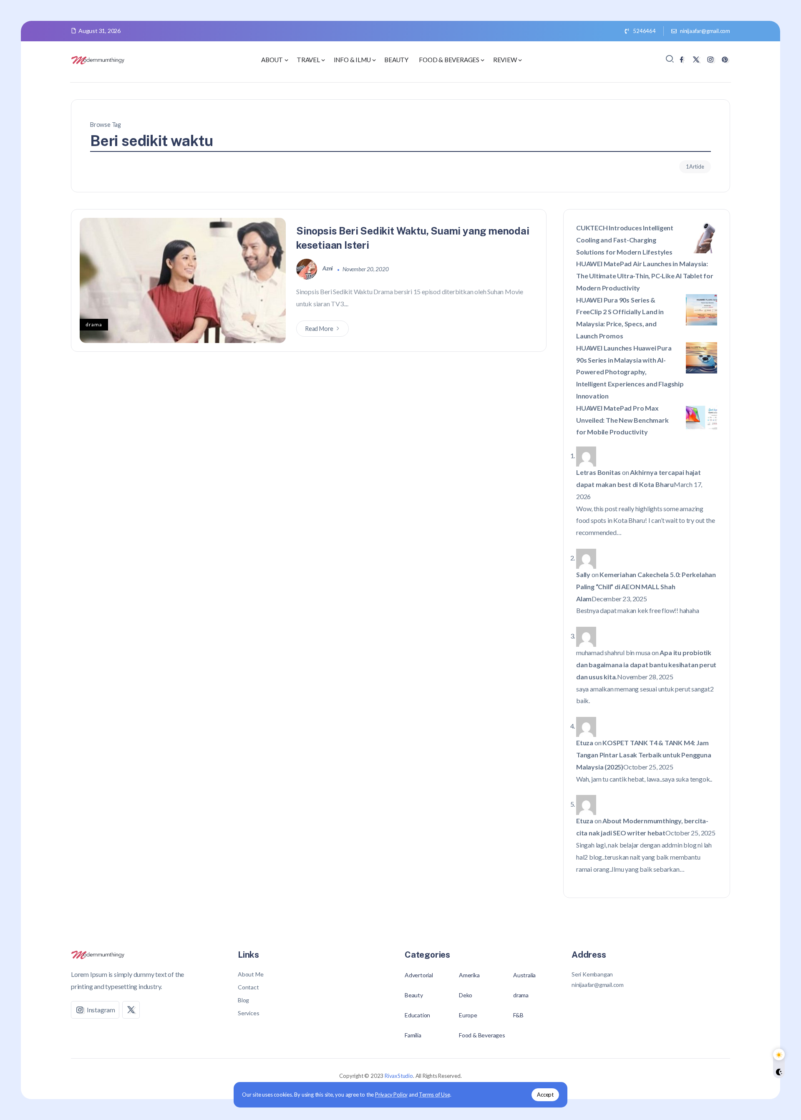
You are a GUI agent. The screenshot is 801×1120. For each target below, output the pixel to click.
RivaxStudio (399, 1075)
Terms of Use (434, 1094)
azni (328, 268)
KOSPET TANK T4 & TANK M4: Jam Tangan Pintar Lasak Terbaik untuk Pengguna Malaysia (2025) (643, 755)
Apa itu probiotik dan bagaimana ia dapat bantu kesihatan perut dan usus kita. (646, 664)
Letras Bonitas (598, 472)
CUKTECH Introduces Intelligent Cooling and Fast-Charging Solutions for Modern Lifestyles (624, 240)
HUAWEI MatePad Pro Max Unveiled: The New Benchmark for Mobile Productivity (622, 420)
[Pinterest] (725, 59)
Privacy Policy (391, 1094)
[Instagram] (710, 59)
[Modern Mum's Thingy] (98, 59)
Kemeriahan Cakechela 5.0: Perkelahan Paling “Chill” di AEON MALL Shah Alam (646, 586)
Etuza (584, 743)
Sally (583, 574)
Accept (545, 1094)
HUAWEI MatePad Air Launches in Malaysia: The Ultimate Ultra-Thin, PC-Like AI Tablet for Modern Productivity (644, 276)
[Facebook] (681, 59)
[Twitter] (696, 59)
